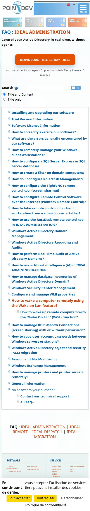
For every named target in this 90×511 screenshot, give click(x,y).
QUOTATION (56, 469)
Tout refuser (45, 498)
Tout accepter (19, 498)
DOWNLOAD (56, 467)
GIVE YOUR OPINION (77, 467)
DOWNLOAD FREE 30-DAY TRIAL (45, 59)
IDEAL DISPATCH (47, 431)
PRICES (54, 474)
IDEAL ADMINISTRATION (42, 32)
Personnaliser (72, 498)
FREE (72, 472)
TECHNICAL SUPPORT (54, 477)
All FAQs (27, 402)
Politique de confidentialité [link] (45, 505)
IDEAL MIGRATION (55, 434)
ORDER (54, 472)
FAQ (71, 469)
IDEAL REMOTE (32, 467)
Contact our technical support (44, 396)
